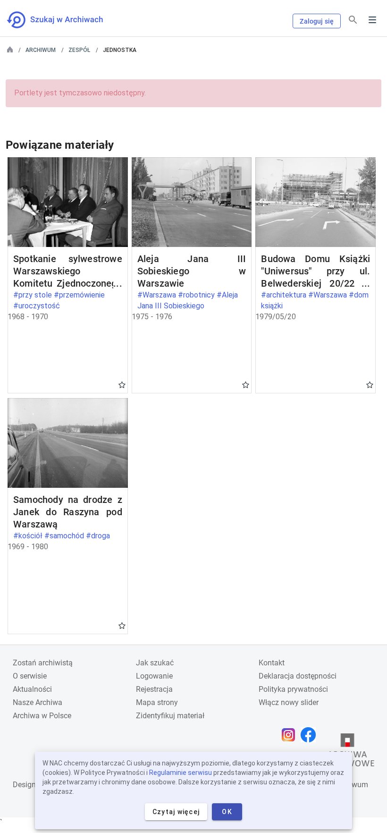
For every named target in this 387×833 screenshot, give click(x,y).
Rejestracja (154, 689)
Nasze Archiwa (37, 702)
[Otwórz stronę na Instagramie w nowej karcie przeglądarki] (291, 734)
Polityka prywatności (293, 689)
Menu (372, 19)
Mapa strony (157, 702)
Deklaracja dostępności (298, 676)
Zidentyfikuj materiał (170, 715)
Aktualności (32, 689)
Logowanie (154, 676)
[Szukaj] (353, 20)
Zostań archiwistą (43, 662)
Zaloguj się (317, 21)
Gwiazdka (122, 384)
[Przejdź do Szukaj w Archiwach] (63, 19)
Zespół (79, 50)
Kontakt (272, 662)
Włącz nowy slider (289, 702)
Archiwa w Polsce (42, 715)
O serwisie (30, 676)
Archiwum (40, 50)
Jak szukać (155, 662)
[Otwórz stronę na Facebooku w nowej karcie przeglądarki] (310, 734)
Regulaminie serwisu (180, 772)
